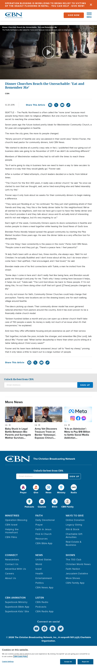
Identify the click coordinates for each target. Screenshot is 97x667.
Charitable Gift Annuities (74, 536)
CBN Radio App (44, 611)
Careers (9, 573)
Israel (38, 568)
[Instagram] (53, 629)
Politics (39, 582)
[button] (88, 15)
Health (39, 573)
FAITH (39, 515)
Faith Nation (73, 568)
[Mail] (62, 105)
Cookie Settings (8, 661)
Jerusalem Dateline (77, 573)
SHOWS (70, 555)
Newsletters (12, 559)
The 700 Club (73, 559)
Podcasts (40, 606)
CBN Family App (75, 582)
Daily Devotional (45, 520)
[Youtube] (36, 629)
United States (43, 559)
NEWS (39, 555)
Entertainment (43, 578)
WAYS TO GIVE (75, 515)
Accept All (68, 661)
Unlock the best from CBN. (19, 379)
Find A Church (43, 534)
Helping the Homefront (12, 531)
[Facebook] (50, 105)
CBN (7, 93)
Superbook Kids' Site (17, 611)
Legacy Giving (74, 524)
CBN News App (44, 587)
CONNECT (11, 555)
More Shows (73, 578)
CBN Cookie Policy (20, 656)
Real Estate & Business (73, 543)
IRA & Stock (72, 529)
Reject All (85, 661)
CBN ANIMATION (15, 598)
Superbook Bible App (17, 606)
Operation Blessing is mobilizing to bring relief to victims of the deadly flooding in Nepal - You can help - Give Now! (45, 5)
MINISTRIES (12, 515)
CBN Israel (11, 524)
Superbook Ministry (16, 602)
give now (74, 15)
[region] (48, 656)
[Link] (68, 105)
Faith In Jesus (43, 529)
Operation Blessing (16, 520)
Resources (41, 538)
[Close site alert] (91, 4)
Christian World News (78, 564)
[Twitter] (56, 105)
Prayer (39, 524)
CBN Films (11, 537)
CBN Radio (41, 602)
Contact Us (11, 564)
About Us (10, 578)
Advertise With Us (15, 568)
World (38, 564)
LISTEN (39, 598)
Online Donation (75, 520)
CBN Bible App (43, 543)
